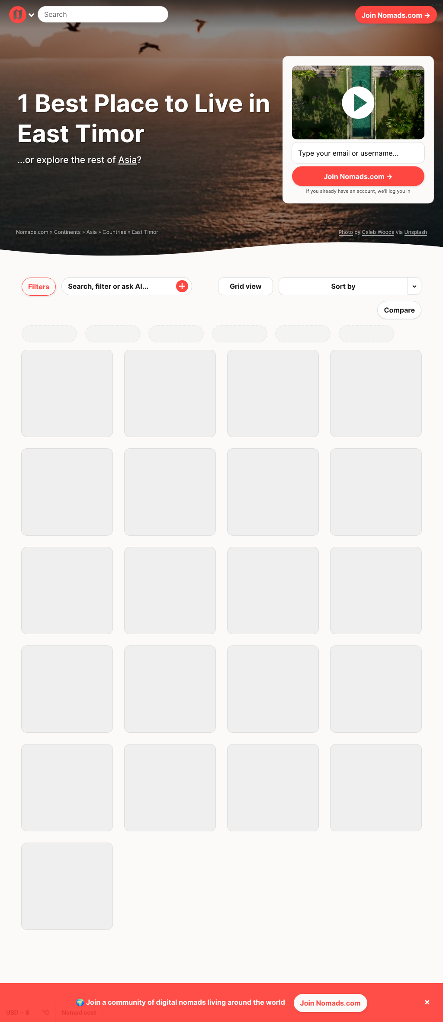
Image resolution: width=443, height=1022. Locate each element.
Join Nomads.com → (396, 14)
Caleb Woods (378, 232)
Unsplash (415, 232)
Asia (127, 160)
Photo (346, 232)
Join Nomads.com (330, 1003)
